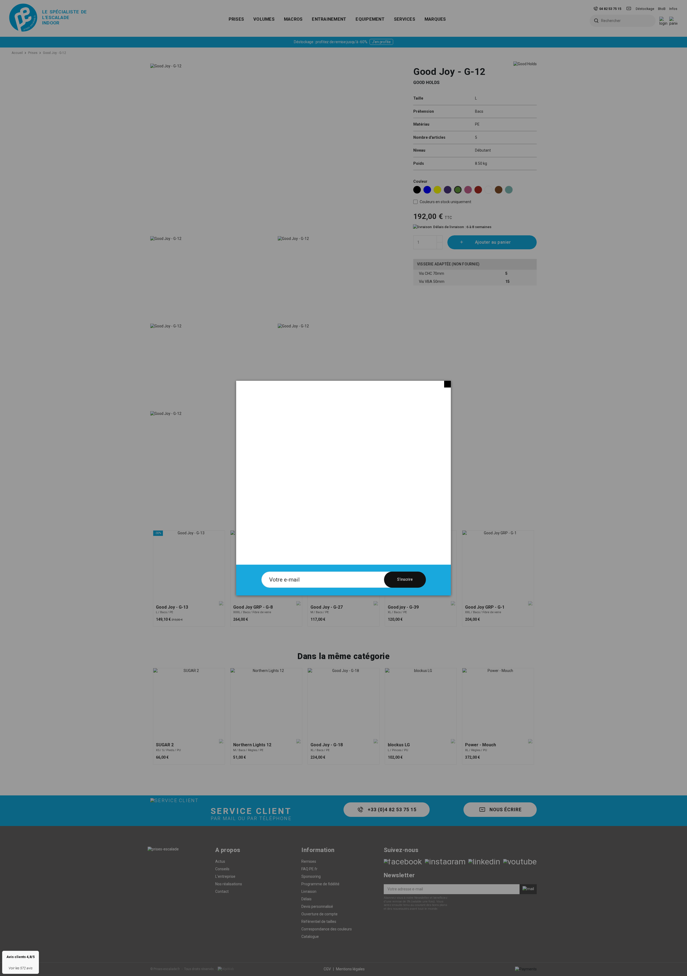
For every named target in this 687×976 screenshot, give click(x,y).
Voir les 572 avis (20, 968)
